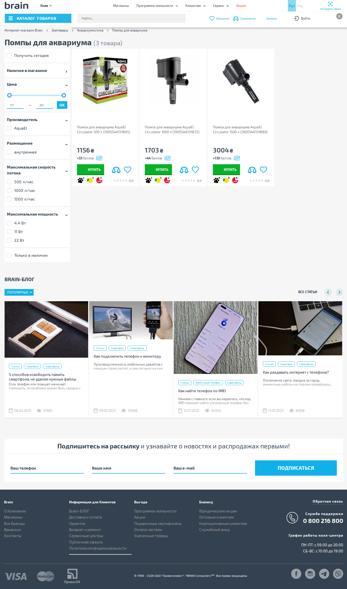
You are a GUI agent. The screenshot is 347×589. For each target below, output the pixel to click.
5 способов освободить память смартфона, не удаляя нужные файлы (42, 376)
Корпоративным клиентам (223, 523)
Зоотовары (60, 30)
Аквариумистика (90, 30)
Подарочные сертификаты (158, 523)
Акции (139, 517)
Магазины (121, 6)
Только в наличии (31, 255)
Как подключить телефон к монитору (127, 356)
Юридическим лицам (218, 511)
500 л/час (24, 181)
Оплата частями (148, 529)
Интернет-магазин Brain (24, 30)
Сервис (218, 6)
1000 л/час (24, 190)
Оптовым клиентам (216, 517)
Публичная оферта (86, 542)
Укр (300, 6)
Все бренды (14, 523)
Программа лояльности (154, 6)
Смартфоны (52, 366)
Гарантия (77, 523)
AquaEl (20, 128)
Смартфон (32, 366)
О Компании (15, 511)
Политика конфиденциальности (98, 548)
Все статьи (307, 292)
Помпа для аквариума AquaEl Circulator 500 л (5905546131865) (103, 129)
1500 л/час (24, 199)
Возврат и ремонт (85, 529)
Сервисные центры (86, 535)
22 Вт (19, 240)
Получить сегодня (31, 55)
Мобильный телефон (208, 382)
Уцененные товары (151, 535)
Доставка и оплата (85, 517)
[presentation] (328, 292)
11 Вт (18, 231)
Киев (44, 5)
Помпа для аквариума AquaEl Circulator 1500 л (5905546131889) (240, 129)
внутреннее (25, 151)
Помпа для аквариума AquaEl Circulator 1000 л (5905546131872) (172, 129)
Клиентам (193, 6)
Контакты (12, 535)
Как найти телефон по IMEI (202, 390)
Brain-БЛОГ (79, 511)
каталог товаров (36, 18)
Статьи (15, 366)
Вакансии (12, 529)
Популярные (17, 292)
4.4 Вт (20, 222)
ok (62, 105)
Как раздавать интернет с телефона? (296, 372)
